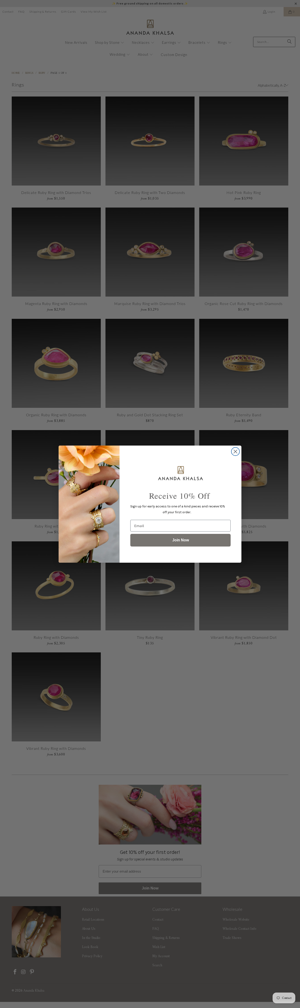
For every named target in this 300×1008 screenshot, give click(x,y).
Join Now (180, 540)
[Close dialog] (235, 451)
